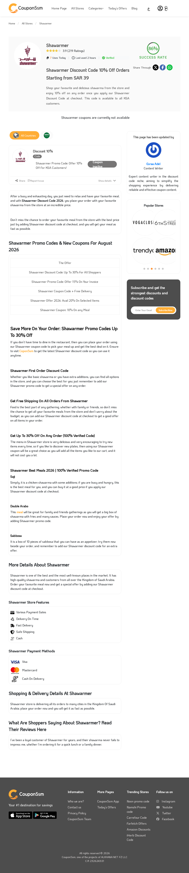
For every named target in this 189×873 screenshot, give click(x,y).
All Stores (77, 8)
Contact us (74, 807)
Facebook (168, 819)
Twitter (166, 813)
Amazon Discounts (138, 829)
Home (12, 23)
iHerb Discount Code (136, 837)
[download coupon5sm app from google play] (45, 814)
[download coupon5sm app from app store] (21, 814)
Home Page (59, 8)
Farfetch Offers (137, 823)
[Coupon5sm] (26, 8)
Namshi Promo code (136, 809)
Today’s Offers (117, 8)
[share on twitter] (156, 67)
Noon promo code (138, 801)
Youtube (167, 807)
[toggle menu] (167, 8)
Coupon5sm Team (79, 819)
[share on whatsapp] (170, 67)
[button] (160, 8)
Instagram (168, 801)
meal (20, 512)
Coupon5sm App (108, 801)
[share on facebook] (163, 67)
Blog (134, 8)
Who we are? (76, 801)
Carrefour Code (137, 817)
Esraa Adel (153, 164)
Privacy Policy (77, 813)
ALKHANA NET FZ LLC (114, 857)
